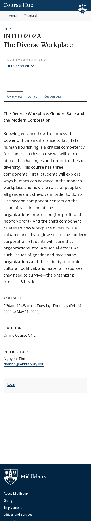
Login (11, 384)
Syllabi (33, 96)
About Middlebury (16, 493)
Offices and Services (18, 514)
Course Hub (19, 5)
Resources (52, 96)
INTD (7, 29)
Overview (15, 96)
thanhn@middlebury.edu (24, 364)
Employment (13, 507)
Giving (8, 500)
